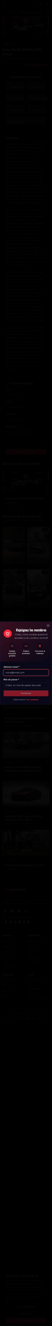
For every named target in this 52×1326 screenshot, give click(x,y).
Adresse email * (12, 667)
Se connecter (32, 699)
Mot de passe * (11, 679)
